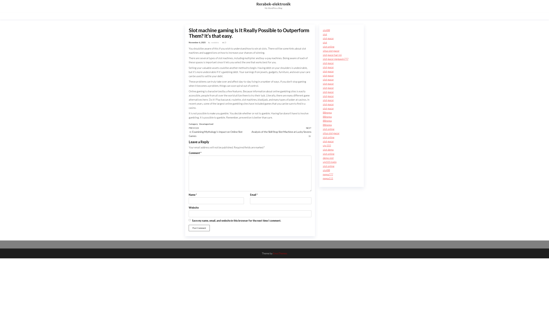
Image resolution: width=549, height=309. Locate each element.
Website (194, 207)
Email (254, 194)
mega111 (328, 178)
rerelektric (215, 42)
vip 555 (327, 145)
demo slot (328, 158)
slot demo (328, 149)
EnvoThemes (280, 253)
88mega (327, 112)
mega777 (328, 174)
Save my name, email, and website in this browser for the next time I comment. (236, 220)
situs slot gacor (331, 50)
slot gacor (328, 38)
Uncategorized (206, 124)
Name (193, 194)
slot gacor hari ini (332, 55)
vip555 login (330, 162)
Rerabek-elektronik (273, 4)
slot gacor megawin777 (335, 59)
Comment (195, 152)
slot (325, 34)
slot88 (326, 30)
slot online (328, 46)
